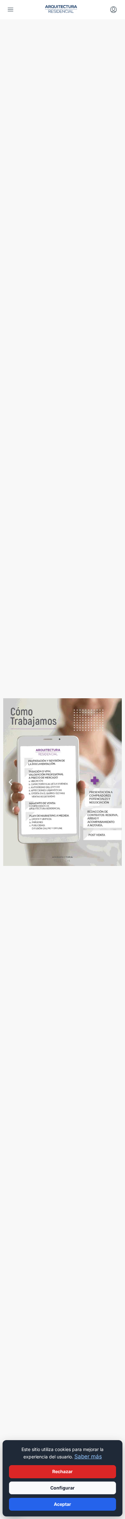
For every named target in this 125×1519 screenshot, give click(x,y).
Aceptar (62, 1504)
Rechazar (62, 1471)
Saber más (88, 1456)
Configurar (62, 1487)
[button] (10, 782)
